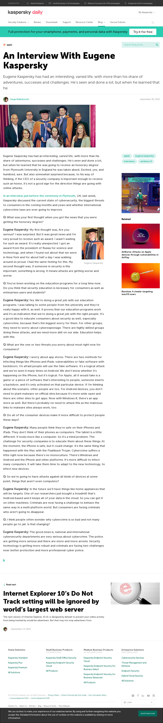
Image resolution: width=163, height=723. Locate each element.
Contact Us (12, 706)
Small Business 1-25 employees (66, 3)
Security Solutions (17, 22)
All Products (52, 671)
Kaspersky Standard (17, 658)
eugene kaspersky (144, 156)
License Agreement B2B (40, 698)
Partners (32, 706)
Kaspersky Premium (17, 667)
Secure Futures (117, 22)
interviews (129, 161)
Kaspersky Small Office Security (61, 658)
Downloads (52, 22)
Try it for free (142, 32)
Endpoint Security (130, 671)
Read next (11, 584)
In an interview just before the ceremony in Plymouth (39, 196)
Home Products (37, 3)
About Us (23, 706)
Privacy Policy (53, 695)
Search (157, 45)
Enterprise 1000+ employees (140, 3)
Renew (37, 22)
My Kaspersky (145, 12)
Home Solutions (16, 650)
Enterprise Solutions (133, 650)
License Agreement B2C (19, 698)
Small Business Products (59, 650)
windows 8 (146, 161)
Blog (100, 22)
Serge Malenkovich (19, 99)
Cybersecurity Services (133, 658)
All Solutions (14, 672)
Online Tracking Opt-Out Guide (73, 695)
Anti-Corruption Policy (97, 695)
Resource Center (84, 22)
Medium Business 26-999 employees (104, 3)
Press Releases (64, 706)
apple (9, 45)
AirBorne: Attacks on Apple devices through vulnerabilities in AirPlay (140, 255)
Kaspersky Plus (15, 663)
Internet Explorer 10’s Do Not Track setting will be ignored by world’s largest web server (51, 601)
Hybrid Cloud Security (132, 676)
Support (67, 22)
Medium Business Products (98, 650)
